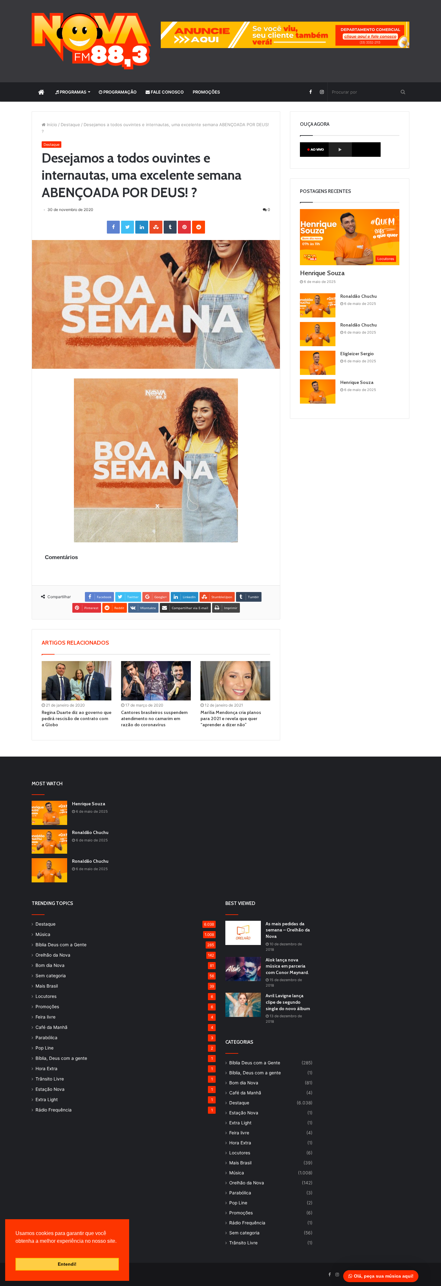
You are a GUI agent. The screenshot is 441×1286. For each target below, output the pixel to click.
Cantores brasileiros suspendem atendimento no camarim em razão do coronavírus (154, 718)
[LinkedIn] (141, 227)
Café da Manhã (51, 1027)
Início (51, 124)
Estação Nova (50, 1089)
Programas (72, 92)
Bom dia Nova (50, 965)
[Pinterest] (184, 227)
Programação (119, 92)
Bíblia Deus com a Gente (61, 944)
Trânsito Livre (50, 1078)
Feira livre (46, 1017)
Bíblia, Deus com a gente (61, 1058)
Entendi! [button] (67, 1264)
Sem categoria (51, 975)
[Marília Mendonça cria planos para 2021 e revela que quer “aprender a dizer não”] (235, 680)
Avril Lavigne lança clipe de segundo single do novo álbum (288, 1002)
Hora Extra (46, 1068)
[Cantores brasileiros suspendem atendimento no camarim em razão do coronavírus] (156, 680)
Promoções (206, 92)
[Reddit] (198, 227)
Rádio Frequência (54, 1109)
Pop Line (45, 1047)
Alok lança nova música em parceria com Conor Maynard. (287, 966)
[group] (285, 35)
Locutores (46, 996)
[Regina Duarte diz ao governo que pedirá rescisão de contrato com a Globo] (76, 680)
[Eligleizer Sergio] (317, 363)
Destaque (70, 124)
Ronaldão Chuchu (358, 296)
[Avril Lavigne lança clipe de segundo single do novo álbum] (243, 1005)
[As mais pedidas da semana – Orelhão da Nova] (243, 933)
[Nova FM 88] (91, 41)
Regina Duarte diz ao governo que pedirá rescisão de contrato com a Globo (76, 718)
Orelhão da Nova (53, 955)
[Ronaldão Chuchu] (317, 305)
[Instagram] (321, 92)
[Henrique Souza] (317, 391)
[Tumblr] (170, 227)
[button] (16, 1249)
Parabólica (46, 1037)
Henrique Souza (322, 273)
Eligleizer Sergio (357, 354)
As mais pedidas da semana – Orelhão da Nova (288, 930)
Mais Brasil (47, 986)
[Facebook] (310, 92)
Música (43, 934)
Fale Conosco (167, 92)
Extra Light (47, 1099)
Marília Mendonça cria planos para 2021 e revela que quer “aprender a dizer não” (230, 718)
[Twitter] (127, 227)
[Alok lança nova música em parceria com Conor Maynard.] (243, 969)
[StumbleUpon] (155, 227)
